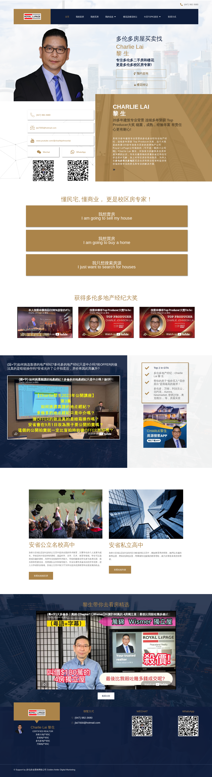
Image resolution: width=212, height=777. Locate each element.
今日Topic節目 (151, 17)
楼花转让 (142, 84)
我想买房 (95, 17)
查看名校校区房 (41, 576)
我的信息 (109, 17)
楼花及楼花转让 (130, 17)
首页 (67, 17)
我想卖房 (80, 17)
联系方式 (172, 17)
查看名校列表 (120, 570)
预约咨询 (142, 73)
